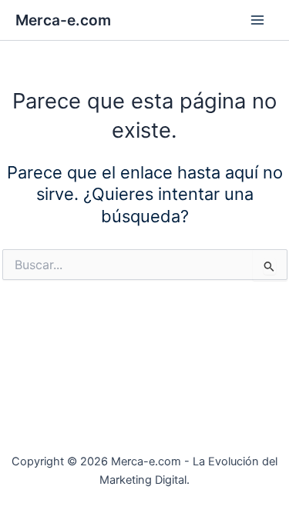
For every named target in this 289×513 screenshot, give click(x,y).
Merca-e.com (63, 20)
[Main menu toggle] (257, 20)
